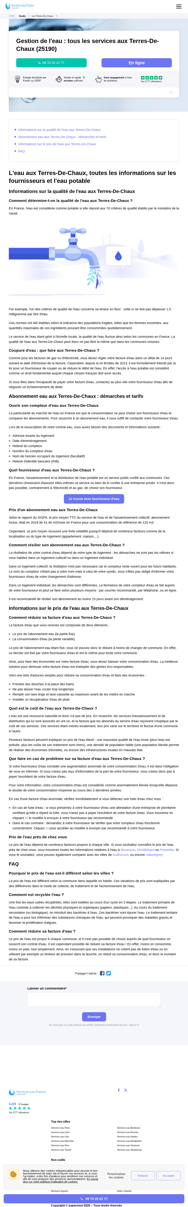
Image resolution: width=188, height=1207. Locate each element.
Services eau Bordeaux (128, 1128)
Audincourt (120, 855)
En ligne (137, 62)
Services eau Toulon (61, 1150)
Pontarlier (167, 850)
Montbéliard (145, 850)
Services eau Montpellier (129, 1141)
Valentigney (154, 855)
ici (26, 818)
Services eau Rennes (127, 1132)
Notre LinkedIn (124, 1191)
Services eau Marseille (62, 1141)
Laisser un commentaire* (47, 988)
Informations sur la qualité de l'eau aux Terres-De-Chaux (59, 130)
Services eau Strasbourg (129, 1150)
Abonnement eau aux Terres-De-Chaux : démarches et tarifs (62, 137)
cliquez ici (134, 1025)
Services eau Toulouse (128, 1145)
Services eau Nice (60, 1145)
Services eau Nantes (127, 1136)
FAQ (21, 151)
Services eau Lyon (60, 1132)
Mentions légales (59, 1191)
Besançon (128, 850)
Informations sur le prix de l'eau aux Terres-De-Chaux (57, 144)
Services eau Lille (60, 1136)
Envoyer (94, 1017)
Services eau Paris (60, 1128)
